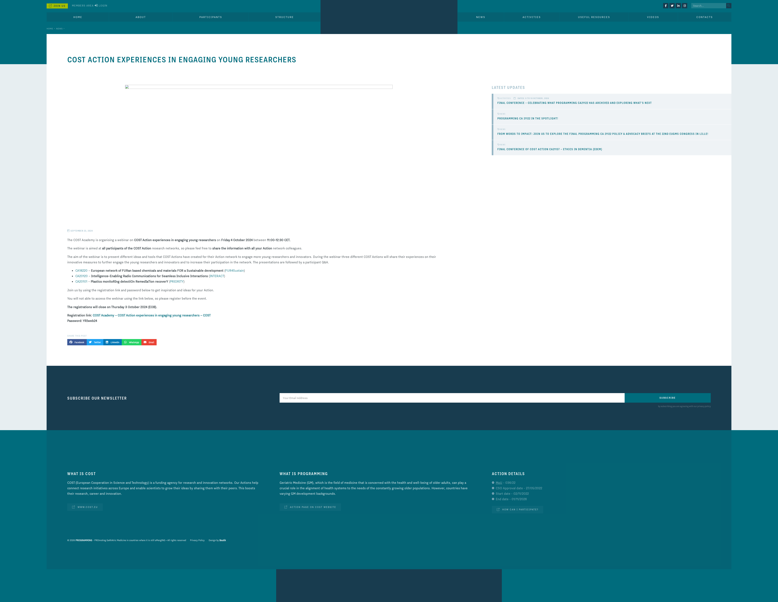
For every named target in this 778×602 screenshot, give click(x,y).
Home (77, 17)
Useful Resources (594, 17)
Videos (653, 17)
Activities (532, 17)
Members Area (83, 5)
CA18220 (81, 270)
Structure (284, 17)
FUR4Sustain (234, 270)
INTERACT (217, 276)
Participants (210, 17)
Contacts (704, 17)
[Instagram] (684, 5)
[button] (77, 342)
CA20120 (81, 276)
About (141, 17)
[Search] (728, 5)
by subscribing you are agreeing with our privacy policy (684, 406)
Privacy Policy (197, 540)
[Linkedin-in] (678, 5)
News (59, 28)
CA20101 (81, 281)
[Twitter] (672, 5)
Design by (217, 540)
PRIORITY (177, 281)
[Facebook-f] (665, 5)
